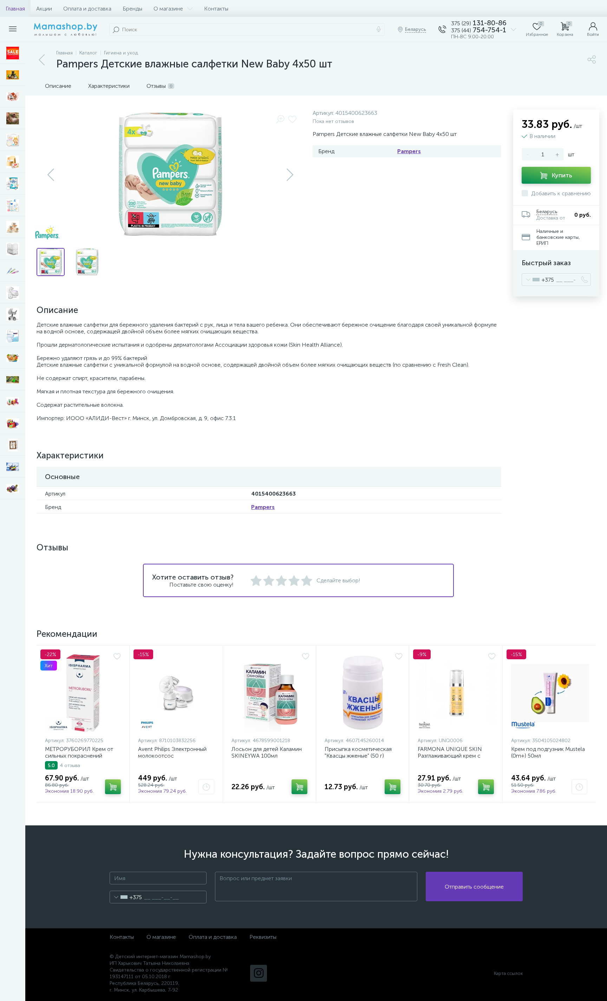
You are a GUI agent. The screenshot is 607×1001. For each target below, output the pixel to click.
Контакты (216, 8)
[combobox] (538, 280)
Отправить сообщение (474, 886)
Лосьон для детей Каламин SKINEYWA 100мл (266, 752)
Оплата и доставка (87, 8)
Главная (15, 8)
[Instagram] (258, 973)
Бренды (132, 8)
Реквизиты (262, 937)
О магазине (168, 8)
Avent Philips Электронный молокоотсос (172, 752)
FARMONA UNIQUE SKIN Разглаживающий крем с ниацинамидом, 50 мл (450, 756)
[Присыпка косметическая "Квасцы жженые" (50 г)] (364, 693)
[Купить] (113, 786)
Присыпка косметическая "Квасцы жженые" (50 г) (358, 752)
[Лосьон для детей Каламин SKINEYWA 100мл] (270, 693)
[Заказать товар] (206, 786)
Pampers (409, 151)
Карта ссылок (508, 973)
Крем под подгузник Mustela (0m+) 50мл (548, 752)
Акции (44, 8)
